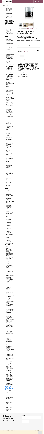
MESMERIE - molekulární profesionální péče (9, 42)
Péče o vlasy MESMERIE (8, 89)
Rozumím (40, 432)
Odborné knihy (8, 399)
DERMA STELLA (7, 244)
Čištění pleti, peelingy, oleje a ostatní (9, 364)
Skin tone (7, 239)
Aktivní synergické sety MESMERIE (9, 91)
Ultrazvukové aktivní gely (9, 159)
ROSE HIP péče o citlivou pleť (9, 347)
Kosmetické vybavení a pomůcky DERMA (9, 395)
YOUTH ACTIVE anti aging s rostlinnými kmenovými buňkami (9, 356)
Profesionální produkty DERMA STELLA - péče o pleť (9, 278)
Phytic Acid (8, 149)
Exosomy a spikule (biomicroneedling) (9, 234)
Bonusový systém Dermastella (9, 408)
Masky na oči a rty (9, 123)
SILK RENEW (8, 185)
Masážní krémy (9, 139)
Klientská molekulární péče (10, 193)
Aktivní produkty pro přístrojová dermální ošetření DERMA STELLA (9, 258)
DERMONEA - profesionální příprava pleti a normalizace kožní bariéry (9, 51)
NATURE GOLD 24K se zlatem (10, 302)
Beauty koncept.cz (14, 427)
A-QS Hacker (8, 225)
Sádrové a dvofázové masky (9, 132)
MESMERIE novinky (9, 13)
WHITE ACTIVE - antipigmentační (9, 314)
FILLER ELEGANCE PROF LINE (9, 161)
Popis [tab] (18, 56)
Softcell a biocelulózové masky (8, 121)
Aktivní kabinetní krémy (9, 138)
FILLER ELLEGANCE (9, 182)
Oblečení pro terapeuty (7, 25)
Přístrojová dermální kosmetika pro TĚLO (10, 276)
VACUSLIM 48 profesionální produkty (8, 30)
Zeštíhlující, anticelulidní (8, 370)
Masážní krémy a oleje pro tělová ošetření (9, 78)
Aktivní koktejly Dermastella (8, 312)
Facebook (27, 427)
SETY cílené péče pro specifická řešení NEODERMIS (9, 75)
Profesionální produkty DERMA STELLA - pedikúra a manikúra (9, 376)
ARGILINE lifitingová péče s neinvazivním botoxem (10, 349)
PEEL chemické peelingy (8, 151)
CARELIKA (6, 96)
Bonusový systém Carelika (9, 403)
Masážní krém (8, 219)
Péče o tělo (8, 381)
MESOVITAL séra (9, 341)
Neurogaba (8, 229)
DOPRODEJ (8, 38)
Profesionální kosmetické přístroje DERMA (9, 391)
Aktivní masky (8, 178)
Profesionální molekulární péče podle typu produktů (9, 206)
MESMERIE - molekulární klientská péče (10, 83)
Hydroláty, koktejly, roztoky (9, 273)
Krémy (7, 216)
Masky (7, 202)
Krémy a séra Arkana (10, 201)
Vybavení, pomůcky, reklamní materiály (9, 103)
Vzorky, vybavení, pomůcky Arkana (9, 190)
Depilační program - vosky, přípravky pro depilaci (9, 254)
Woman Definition (9, 241)
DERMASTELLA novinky (10, 14)
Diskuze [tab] (22, 56)
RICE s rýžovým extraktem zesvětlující (9, 166)
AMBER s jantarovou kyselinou (9, 142)
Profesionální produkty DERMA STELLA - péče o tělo (9, 367)
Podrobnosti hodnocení (32, 28)
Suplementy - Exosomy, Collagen (9, 195)
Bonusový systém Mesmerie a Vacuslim (10, 405)
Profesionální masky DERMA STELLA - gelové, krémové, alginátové (10, 321)
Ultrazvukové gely (9, 271)
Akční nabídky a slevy (9, 19)
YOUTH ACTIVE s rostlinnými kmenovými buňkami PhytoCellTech (9, 289)
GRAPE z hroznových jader (10, 307)
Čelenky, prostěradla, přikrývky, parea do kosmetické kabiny (9, 325)
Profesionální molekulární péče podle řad (9, 223)
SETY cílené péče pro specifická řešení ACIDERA (9, 67)
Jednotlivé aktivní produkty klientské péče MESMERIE (9, 93)
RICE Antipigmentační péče (9, 146)
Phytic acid (8, 181)
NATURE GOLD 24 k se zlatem (9, 352)
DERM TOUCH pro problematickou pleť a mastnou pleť (10, 295)
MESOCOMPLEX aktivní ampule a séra (9, 285)
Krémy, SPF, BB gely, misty (9, 174)
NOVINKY (6, 11)
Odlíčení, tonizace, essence (9, 209)
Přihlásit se (26, 421)
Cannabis (8, 240)
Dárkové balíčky (9, 204)
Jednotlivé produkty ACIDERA (10, 65)
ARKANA (6, 188)
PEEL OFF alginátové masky (10, 114)
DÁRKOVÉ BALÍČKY (8, 7)
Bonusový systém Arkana (9, 410)
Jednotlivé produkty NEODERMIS (10, 73)
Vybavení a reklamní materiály (9, 247)
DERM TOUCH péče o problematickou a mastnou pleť (10, 336)
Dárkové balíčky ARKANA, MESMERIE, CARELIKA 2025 (9, 9)
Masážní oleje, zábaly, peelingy (9, 373)
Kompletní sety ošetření (9, 107)
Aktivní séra (8, 179)
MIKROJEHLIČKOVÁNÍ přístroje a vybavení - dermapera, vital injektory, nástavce (9, 22)
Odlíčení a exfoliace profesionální (9, 135)
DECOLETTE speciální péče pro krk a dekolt (10, 310)
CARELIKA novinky (9, 16)
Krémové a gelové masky (9, 129)
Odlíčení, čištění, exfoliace (9, 176)
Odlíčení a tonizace (9, 199)
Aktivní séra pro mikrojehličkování (9, 157)
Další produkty (8, 196)
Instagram (32, 427)
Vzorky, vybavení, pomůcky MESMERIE (9, 40)
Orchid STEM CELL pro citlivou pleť (9, 172)
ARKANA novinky (9, 17)
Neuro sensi (8, 237)
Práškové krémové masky (9, 127)
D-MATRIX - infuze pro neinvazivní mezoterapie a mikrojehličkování (9, 46)
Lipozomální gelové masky (9, 270)
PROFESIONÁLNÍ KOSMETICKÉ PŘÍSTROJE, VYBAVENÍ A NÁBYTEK (9, 388)
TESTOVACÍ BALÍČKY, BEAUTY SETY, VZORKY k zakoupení (10, 98)
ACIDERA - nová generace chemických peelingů (9, 61)
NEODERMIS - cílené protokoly (9, 70)
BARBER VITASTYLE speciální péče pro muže (9, 344)
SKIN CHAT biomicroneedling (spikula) (9, 153)
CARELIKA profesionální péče (9, 105)
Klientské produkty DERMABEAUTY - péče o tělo (9, 379)
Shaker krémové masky (9, 118)
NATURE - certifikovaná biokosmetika (8, 339)
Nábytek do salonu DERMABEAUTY (9, 398)
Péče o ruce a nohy (9, 81)
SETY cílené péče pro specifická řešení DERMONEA (9, 57)
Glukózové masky (9, 116)
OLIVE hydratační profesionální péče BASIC (9, 281)
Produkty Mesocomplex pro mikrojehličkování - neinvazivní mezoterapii (9, 250)
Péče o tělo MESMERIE (8, 86)
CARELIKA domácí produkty (9, 164)
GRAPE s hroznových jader (10, 359)
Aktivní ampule (9, 265)
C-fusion (7, 236)
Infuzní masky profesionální (8, 110)
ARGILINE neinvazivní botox (9, 293)
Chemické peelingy (9, 220)
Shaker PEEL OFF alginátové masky (9, 112)
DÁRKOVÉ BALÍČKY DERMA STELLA (9, 332)
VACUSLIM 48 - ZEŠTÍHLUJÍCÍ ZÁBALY (9, 28)
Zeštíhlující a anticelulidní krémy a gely (9, 384)
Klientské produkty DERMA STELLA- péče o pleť (9, 329)
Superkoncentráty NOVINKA (9, 267)
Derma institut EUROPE (35, 45)
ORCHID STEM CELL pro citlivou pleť (9, 144)
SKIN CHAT (8, 184)
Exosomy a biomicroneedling (9, 212)
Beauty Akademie (22, 427)
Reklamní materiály (9, 35)
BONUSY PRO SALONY (9, 401)
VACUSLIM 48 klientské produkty (9, 33)
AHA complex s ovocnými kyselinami (9, 299)
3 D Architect (8, 228)
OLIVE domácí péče (9, 333)
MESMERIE (7, 36)
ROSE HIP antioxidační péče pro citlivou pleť (9, 304)
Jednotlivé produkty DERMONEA (10, 55)
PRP (6, 227)
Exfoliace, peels (9, 213)
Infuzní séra (8, 133)
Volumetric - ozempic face (8, 232)
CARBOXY (8, 124)
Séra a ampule (8, 215)
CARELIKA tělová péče (10, 186)
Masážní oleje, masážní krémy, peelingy (9, 317)
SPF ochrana (8, 198)
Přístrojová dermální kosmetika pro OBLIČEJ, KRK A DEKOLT (10, 262)
